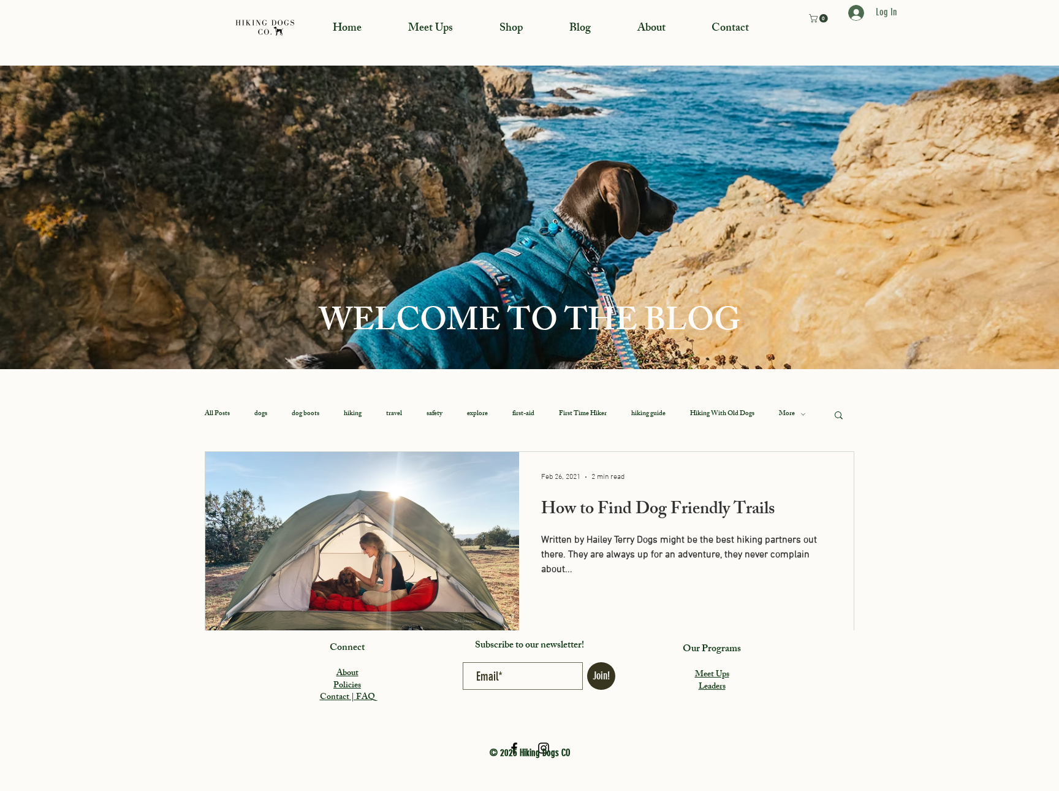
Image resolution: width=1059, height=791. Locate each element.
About (347, 673)
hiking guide (648, 414)
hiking (353, 414)
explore (477, 414)
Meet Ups (712, 674)
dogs (260, 414)
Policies (347, 686)
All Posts (217, 414)
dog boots (305, 414)
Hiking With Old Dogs (722, 414)
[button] (819, 18)
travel (394, 414)
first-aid (523, 414)
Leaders (712, 687)
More (787, 414)
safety (434, 414)
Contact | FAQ (347, 697)
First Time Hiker (583, 414)
